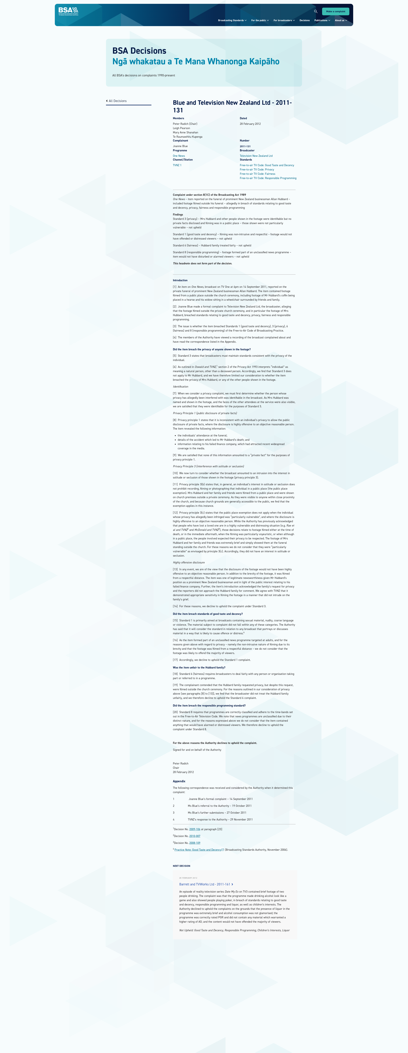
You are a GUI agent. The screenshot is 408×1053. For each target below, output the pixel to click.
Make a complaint (335, 11)
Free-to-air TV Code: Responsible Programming (268, 178)
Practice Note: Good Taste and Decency (199, 849)
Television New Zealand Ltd (256, 155)
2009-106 (194, 829)
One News (179, 155)
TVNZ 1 (177, 165)
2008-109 (194, 843)
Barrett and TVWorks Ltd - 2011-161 (205, 884)
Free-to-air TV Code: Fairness (257, 173)
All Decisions (118, 101)
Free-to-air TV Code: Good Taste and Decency (267, 165)
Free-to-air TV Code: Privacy (257, 169)
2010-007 (194, 836)
